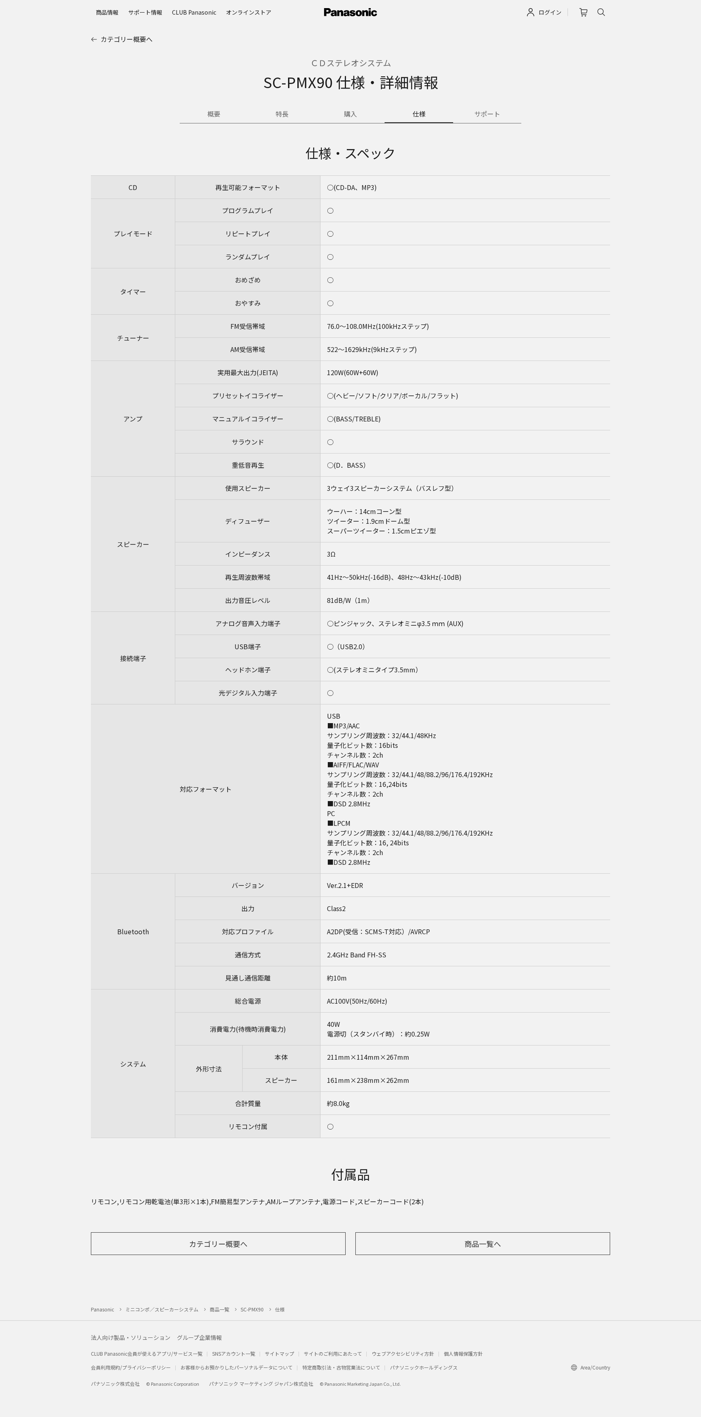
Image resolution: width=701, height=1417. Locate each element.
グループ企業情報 (199, 1337)
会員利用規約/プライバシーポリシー (131, 1367)
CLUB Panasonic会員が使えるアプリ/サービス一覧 (146, 1353)
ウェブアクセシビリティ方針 (403, 1353)
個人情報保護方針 (463, 1353)
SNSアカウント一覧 (233, 1353)
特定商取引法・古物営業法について (341, 1367)
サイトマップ (279, 1353)
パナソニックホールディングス (424, 1367)
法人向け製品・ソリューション (130, 1337)
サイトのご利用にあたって (333, 1353)
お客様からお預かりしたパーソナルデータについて (236, 1367)
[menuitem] (107, 12)
